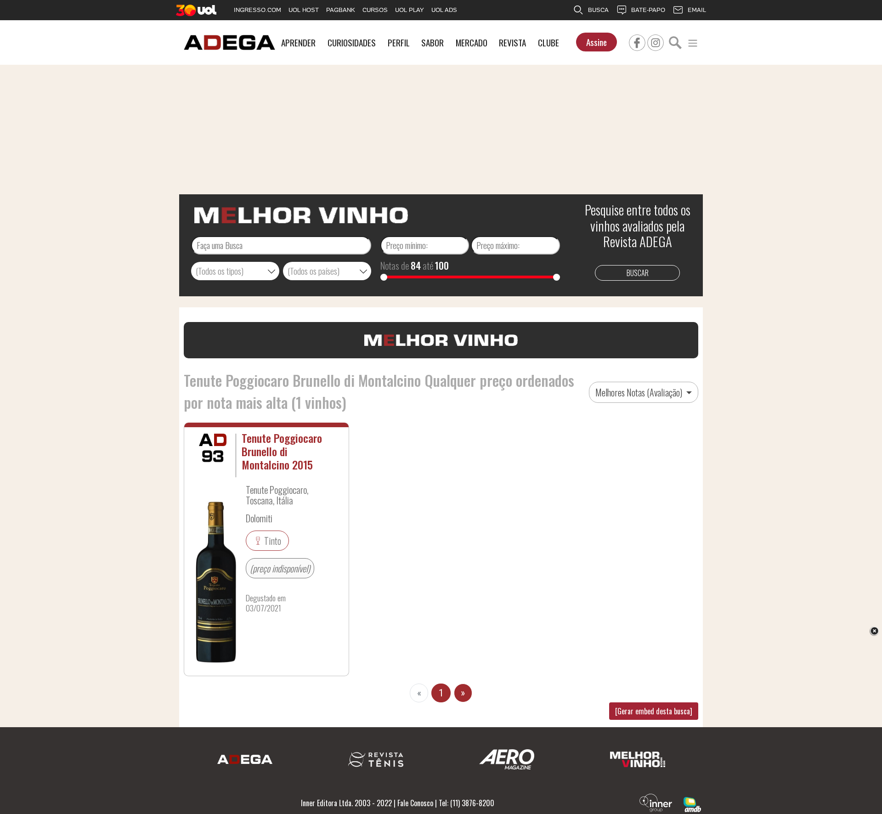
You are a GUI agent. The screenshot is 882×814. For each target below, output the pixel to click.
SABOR (432, 42)
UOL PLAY (409, 9)
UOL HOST (303, 9)
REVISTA (512, 42)
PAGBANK (340, 9)
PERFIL (399, 42)
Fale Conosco (415, 802)
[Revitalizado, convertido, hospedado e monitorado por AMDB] (692, 803)
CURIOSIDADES (352, 42)
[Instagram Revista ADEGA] (655, 41)
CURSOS (375, 9)
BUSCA (598, 9)
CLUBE (548, 42)
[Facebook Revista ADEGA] (637, 41)
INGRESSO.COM (257, 9)
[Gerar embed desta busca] (653, 711)
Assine (596, 42)
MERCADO (471, 42)
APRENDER (298, 42)
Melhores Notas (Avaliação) (639, 392)
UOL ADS (444, 9)
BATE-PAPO (648, 9)
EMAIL (697, 9)
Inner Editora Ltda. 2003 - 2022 (346, 802)
